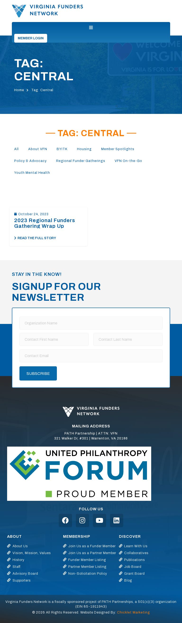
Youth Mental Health (32, 173)
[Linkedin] (116, 520)
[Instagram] (82, 520)
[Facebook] (65, 520)
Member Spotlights (117, 149)
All (16, 149)
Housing (84, 149)
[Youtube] (99, 520)
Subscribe (38, 374)
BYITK (62, 149)
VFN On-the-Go (128, 161)
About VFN (37, 149)
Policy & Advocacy (30, 161)
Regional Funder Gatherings (80, 161)
